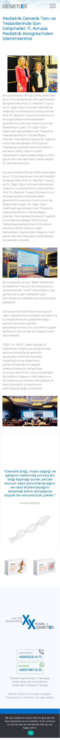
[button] (52, 5)
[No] (55, 725)
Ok (30, 733)
